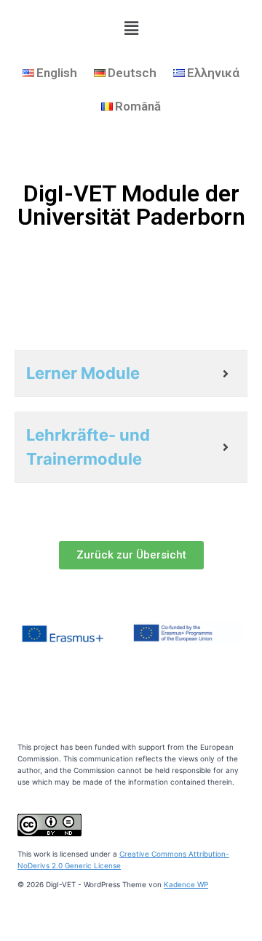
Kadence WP (186, 884)
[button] (131, 555)
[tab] (131, 373)
